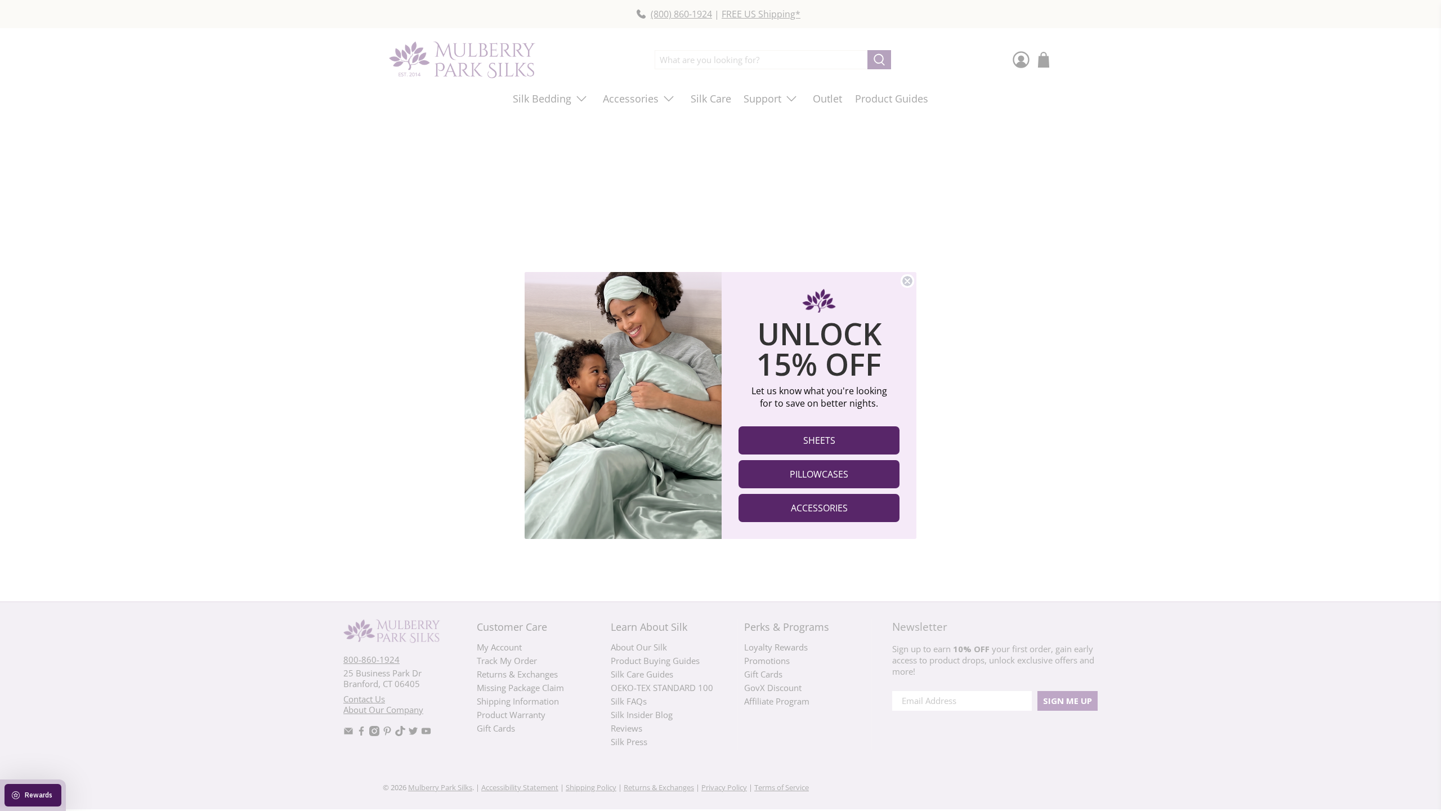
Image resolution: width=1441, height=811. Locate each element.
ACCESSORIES (819, 508)
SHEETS (819, 440)
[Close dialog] (907, 281)
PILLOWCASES (819, 474)
